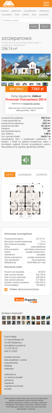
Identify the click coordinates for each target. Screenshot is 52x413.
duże (34, 14)
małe (17, 14)
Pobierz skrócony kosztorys (24, 289)
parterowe (16, 11)
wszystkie (43, 14)
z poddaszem (30, 11)
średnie (25, 14)
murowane (7, 14)
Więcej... (45, 26)
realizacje (9, 368)
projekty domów (12, 357)
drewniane (44, 11)
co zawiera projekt (13, 377)
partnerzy (9, 380)
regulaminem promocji (31, 104)
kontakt (7, 389)
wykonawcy (10, 374)
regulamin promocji (13, 386)
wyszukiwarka (11, 363)
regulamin (9, 383)
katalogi (8, 365)
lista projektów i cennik (15, 360)
